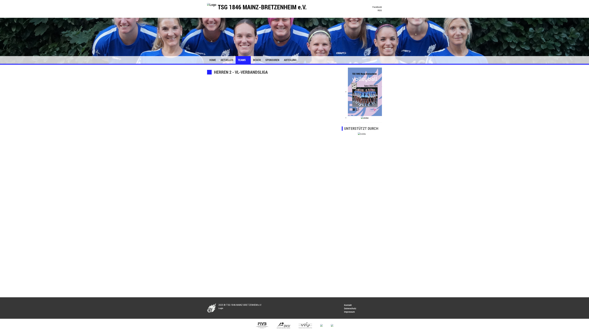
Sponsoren (272, 60)
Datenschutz (350, 308)
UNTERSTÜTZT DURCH (361, 128)
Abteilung (290, 60)
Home (212, 60)
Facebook (377, 7)
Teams (242, 60)
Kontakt (348, 305)
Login (220, 308)
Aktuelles (227, 60)
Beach (257, 60)
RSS (379, 10)
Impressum (349, 311)
